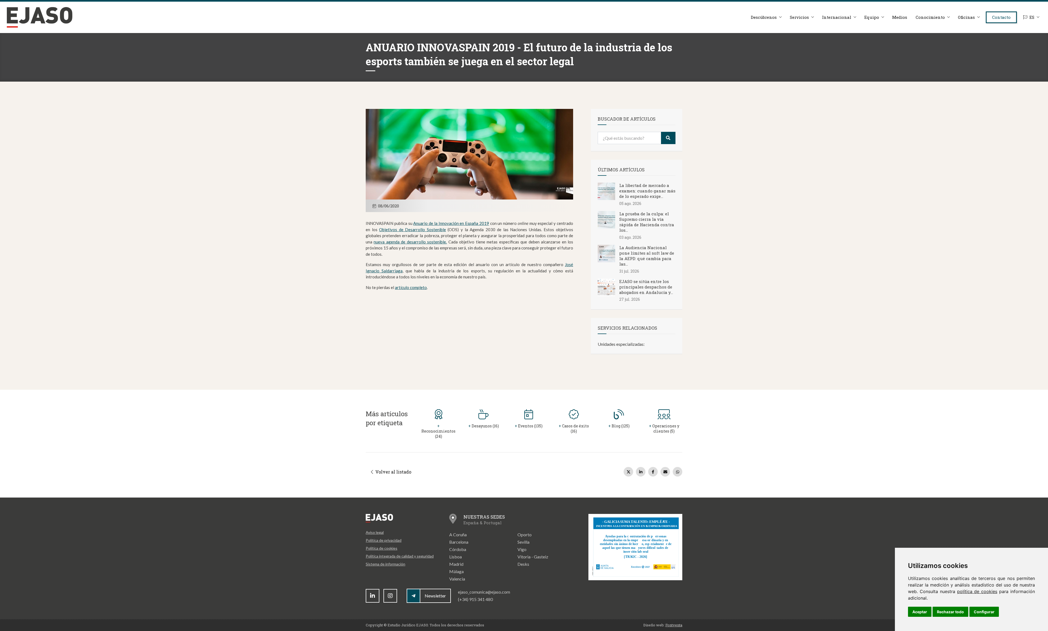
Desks (523, 564)
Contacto (1001, 17)
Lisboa (455, 556)
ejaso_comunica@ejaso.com (484, 591)
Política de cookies (381, 548)
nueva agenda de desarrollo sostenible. (410, 241)
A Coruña (458, 534)
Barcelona (458, 541)
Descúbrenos (764, 17)
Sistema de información (385, 564)
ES (1031, 17)
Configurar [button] (984, 611)
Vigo (521, 549)
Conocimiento (930, 17)
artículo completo (411, 287)
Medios (899, 17)
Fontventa (673, 625)
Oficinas (966, 17)
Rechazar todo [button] (950, 611)
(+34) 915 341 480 (475, 599)
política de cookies (977, 591)
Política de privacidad (383, 540)
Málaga (456, 571)
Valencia (457, 578)
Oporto (524, 534)
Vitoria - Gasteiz (532, 556)
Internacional (836, 17)
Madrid (456, 564)
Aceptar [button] (919, 611)
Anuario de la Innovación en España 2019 (451, 223)
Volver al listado (392, 472)
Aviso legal (375, 532)
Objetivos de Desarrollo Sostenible (412, 229)
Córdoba (457, 549)
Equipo (871, 17)
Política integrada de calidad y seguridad (400, 556)
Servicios (799, 17)
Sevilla (523, 541)
